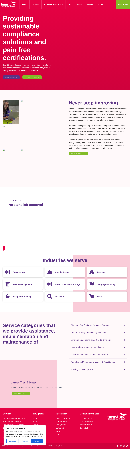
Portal (100, 4)
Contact (90, 4)
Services (35, 4)
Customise (12, 441)
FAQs (70, 4)
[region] (25, 435)
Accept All (37, 441)
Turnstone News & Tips (53, 4)
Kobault (62, 446)
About (24, 4)
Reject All (25, 441)
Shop (79, 4)
